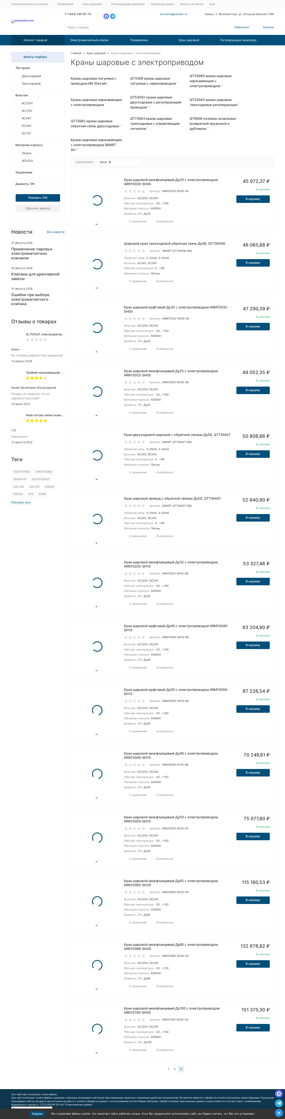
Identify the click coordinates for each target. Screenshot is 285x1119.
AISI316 (18, 494)
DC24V (26, 125)
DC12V (26, 133)
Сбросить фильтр (37, 208)
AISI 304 (18, 486)
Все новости (55, 232)
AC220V (27, 103)
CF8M (42, 494)
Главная (76, 53)
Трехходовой (31, 83)
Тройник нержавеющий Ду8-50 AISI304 (54, 372)
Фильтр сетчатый (191, 4)
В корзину (253, 199)
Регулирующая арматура (127, 4)
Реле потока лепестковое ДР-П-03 (51, 415)
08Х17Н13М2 (43, 471)
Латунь (27, 153)
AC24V (26, 118)
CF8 (30, 494)
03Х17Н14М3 (21, 471)
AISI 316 (34, 486)
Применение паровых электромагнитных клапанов (31, 253)
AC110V (27, 110)
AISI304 (27, 160)
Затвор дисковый (162, 4)
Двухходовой (31, 76)
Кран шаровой (189, 40)
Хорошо (37, 1113)
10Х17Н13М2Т (41, 479)
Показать (34, 197)
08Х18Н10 (19, 479)
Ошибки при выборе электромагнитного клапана (30, 299)
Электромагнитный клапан (89, 40)
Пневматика (139, 40)
